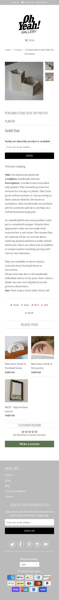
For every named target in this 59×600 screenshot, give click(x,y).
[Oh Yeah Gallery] (29, 25)
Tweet (16, 305)
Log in (15, 2)
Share (26, 305)
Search (8, 475)
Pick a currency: (29, 559)
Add (46, 305)
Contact (9, 496)
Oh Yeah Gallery (33, 571)
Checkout (41, 2)
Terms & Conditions (15, 491)
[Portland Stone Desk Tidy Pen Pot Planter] (24, 81)
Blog (7, 486)
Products (18, 50)
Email (30, 313)
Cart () (29, 2)
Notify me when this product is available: (28, 141)
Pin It (36, 305)
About (8, 480)
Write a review (29, 444)
